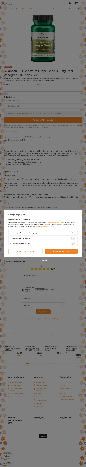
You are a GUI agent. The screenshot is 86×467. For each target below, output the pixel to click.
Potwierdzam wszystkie (61, 251)
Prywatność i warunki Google (44, 226)
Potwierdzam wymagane (25, 251)
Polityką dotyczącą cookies (56, 222)
